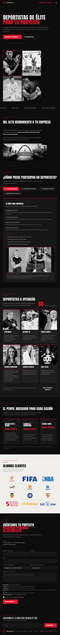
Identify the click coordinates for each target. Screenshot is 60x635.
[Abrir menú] (56, 3)
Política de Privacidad (21, 594)
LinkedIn (30, 631)
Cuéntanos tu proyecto (45, 3)
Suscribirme (49, 625)
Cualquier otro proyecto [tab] (12, 193)
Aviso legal (17, 631)
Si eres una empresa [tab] (11, 189)
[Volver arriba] (55, 631)
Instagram (35, 631)
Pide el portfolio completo (47, 389)
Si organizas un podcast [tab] (28, 189)
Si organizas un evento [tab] (47, 189)
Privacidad (24, 631)
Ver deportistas (29, 37)
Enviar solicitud (9, 602)
